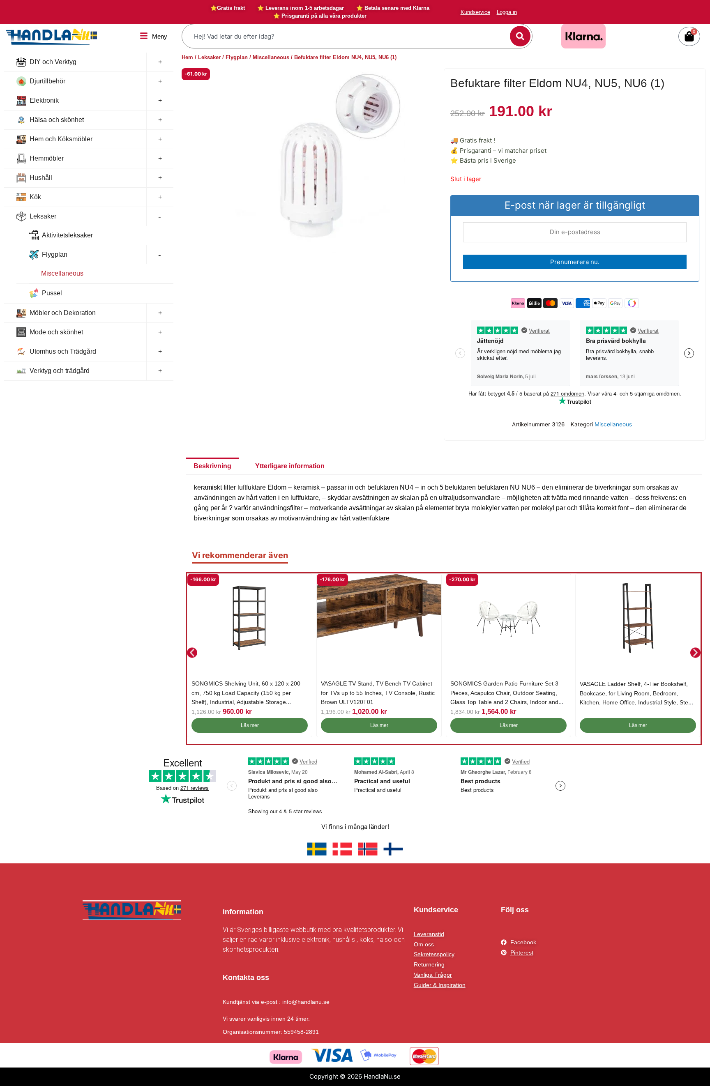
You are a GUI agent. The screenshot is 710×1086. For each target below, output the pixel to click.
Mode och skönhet (56, 332)
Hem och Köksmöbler (61, 139)
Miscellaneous (62, 273)
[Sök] (520, 36)
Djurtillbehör (47, 81)
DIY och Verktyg (53, 61)
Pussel (52, 293)
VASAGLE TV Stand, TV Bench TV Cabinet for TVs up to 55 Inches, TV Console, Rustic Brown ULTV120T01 (378, 692)
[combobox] (347, 36)
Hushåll (41, 177)
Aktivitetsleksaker (67, 235)
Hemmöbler (47, 158)
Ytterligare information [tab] (290, 465)
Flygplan (54, 254)
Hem (187, 57)
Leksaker (43, 216)
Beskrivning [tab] (212, 465)
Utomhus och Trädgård (63, 351)
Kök (35, 196)
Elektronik (44, 100)
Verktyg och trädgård (60, 370)
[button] (192, 652)
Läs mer (250, 725)
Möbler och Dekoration (63, 312)
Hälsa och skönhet (57, 119)
